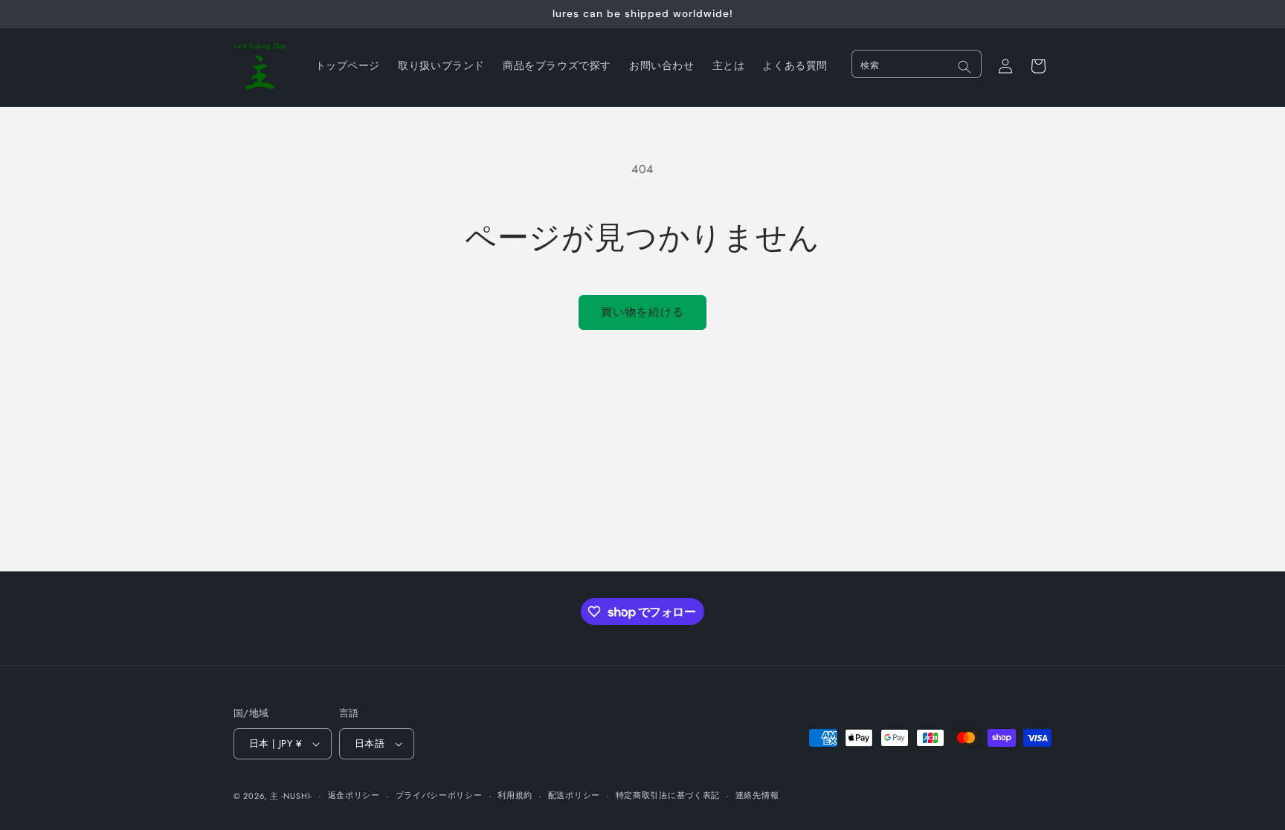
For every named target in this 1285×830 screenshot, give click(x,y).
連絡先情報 (757, 795)
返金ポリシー (354, 795)
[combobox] (916, 64)
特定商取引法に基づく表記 (668, 795)
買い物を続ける (642, 312)
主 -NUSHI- (291, 796)
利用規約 (514, 795)
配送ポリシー (574, 795)
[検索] (964, 67)
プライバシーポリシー (439, 795)
